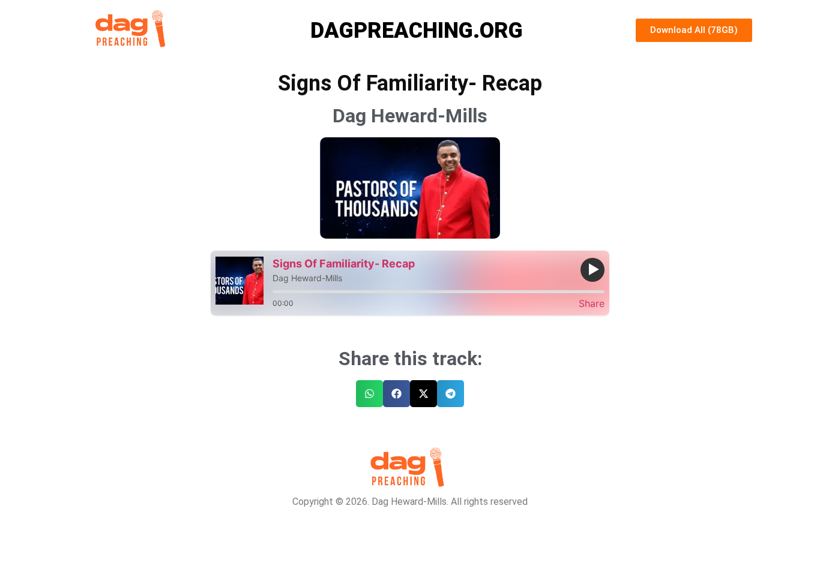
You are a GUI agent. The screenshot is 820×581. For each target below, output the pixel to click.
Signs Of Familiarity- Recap (344, 263)
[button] (369, 393)
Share (591, 303)
